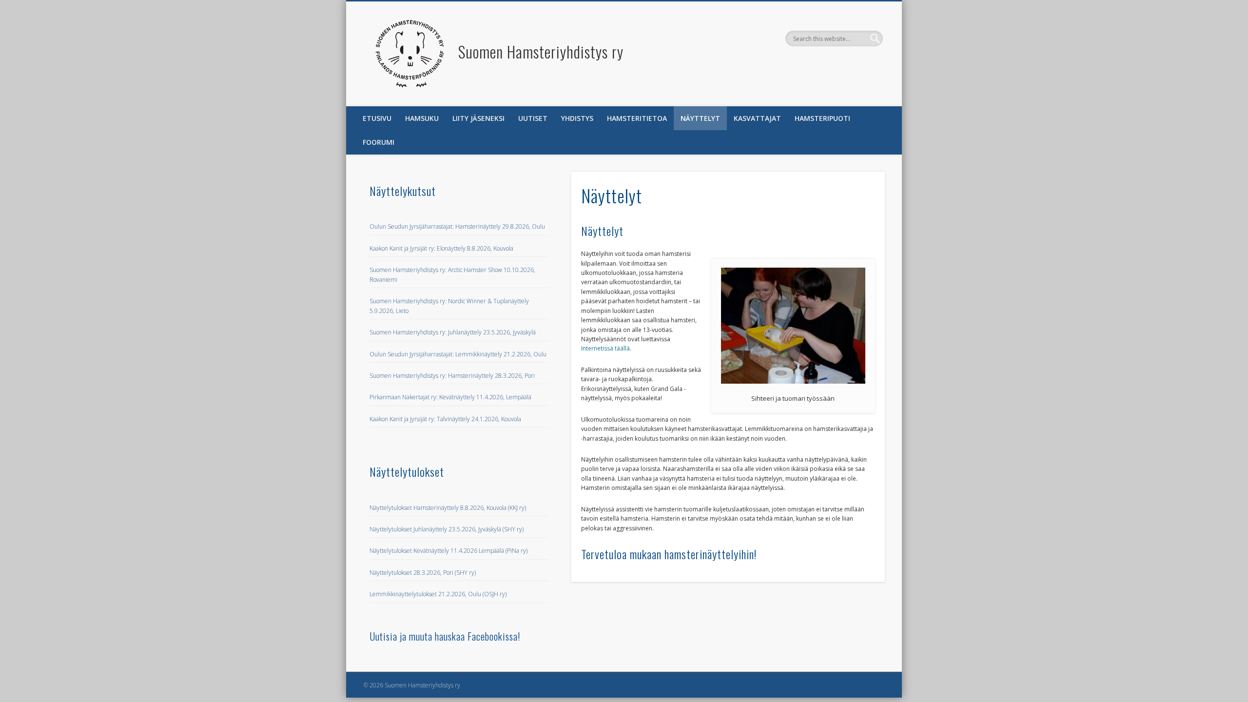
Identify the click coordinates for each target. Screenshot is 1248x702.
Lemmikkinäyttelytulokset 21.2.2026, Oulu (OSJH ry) (438, 594)
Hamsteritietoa (637, 118)
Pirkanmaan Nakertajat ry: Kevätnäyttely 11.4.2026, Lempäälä (450, 397)
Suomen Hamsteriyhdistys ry (541, 51)
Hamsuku (422, 118)
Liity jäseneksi (478, 118)
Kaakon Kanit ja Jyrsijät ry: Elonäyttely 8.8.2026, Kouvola (441, 248)
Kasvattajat (757, 118)
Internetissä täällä (605, 348)
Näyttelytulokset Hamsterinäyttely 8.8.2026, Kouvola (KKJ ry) (448, 508)
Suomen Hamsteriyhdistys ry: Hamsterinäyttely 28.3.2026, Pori (452, 375)
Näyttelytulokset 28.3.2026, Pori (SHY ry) (423, 572)
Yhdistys (577, 118)
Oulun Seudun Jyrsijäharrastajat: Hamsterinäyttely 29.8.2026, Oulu (457, 226)
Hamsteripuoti (822, 118)
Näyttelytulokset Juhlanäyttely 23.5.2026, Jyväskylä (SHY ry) (447, 529)
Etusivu (377, 118)
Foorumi (378, 142)
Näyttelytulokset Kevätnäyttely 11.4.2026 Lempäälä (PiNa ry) (448, 550)
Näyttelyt (700, 118)
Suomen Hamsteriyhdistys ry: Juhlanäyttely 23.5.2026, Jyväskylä (453, 332)
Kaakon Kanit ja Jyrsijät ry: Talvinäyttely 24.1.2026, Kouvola (445, 419)
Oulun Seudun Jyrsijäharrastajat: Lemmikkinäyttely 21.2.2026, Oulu (458, 354)
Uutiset (532, 118)
